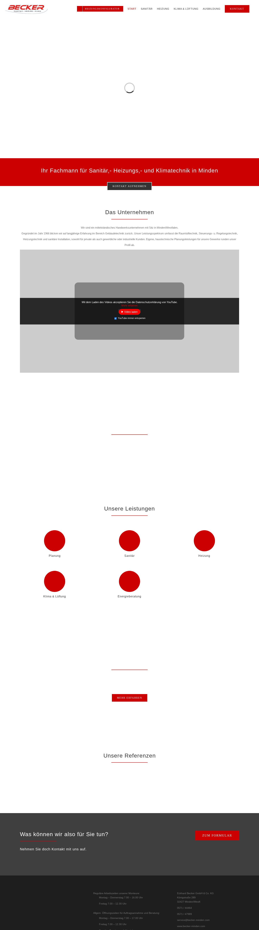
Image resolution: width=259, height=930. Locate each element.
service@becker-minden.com (193, 920)
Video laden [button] (131, 311)
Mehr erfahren (129, 305)
